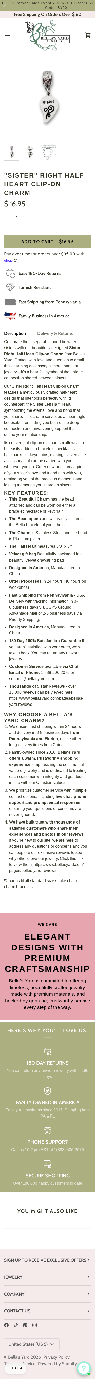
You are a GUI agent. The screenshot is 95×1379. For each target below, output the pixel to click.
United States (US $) (28, 1344)
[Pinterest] (25, 1325)
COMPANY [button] (14, 1294)
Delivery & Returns (55, 333)
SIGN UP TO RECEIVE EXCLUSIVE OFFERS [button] (45, 1260)
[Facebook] (6, 1325)
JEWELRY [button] (13, 1277)
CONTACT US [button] (17, 1310)
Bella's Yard (19, 1357)
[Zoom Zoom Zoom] (47, 99)
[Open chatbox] (84, 1368)
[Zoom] (13, 133)
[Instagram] (34, 1325)
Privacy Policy (56, 1357)
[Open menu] (11, 35)
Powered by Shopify (57, 1363)
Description (15, 333)
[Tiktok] (16, 1325)
